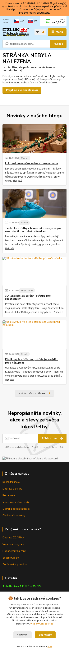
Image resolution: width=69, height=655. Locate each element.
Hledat (58, 44)
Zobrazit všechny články (32, 393)
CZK (22, 20)
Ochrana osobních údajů (16, 509)
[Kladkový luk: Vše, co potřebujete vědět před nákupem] (34, 334)
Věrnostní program (13, 544)
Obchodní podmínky (13, 515)
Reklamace (8, 495)
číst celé (17, 181)
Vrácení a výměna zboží (15, 502)
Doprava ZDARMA (13, 537)
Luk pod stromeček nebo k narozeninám (31, 163)
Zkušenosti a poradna (14, 564)
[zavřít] (64, 4)
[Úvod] (15, 32)
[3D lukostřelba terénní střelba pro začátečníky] (34, 271)
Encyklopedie (27, 290)
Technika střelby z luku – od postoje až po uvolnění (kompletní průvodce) (33, 230)
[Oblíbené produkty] (37, 32)
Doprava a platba (12, 488)
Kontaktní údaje (11, 482)
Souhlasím (45, 635)
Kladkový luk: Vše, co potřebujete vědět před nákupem (31, 361)
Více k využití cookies (41, 623)
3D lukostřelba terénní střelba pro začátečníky (28, 297)
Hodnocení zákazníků (14, 551)
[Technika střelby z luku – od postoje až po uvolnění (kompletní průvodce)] (34, 203)
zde (50, 646)
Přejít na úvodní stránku (22, 90)
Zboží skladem (10, 558)
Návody (24, 222)
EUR (36, 20)
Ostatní (24, 157)
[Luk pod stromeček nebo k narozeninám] (34, 138)
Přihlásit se (49, 438)
